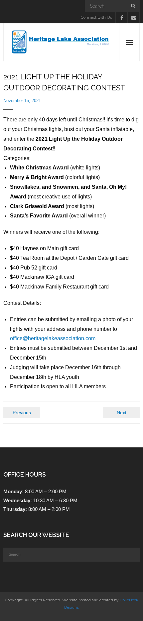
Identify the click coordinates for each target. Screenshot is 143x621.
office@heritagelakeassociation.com (52, 338)
